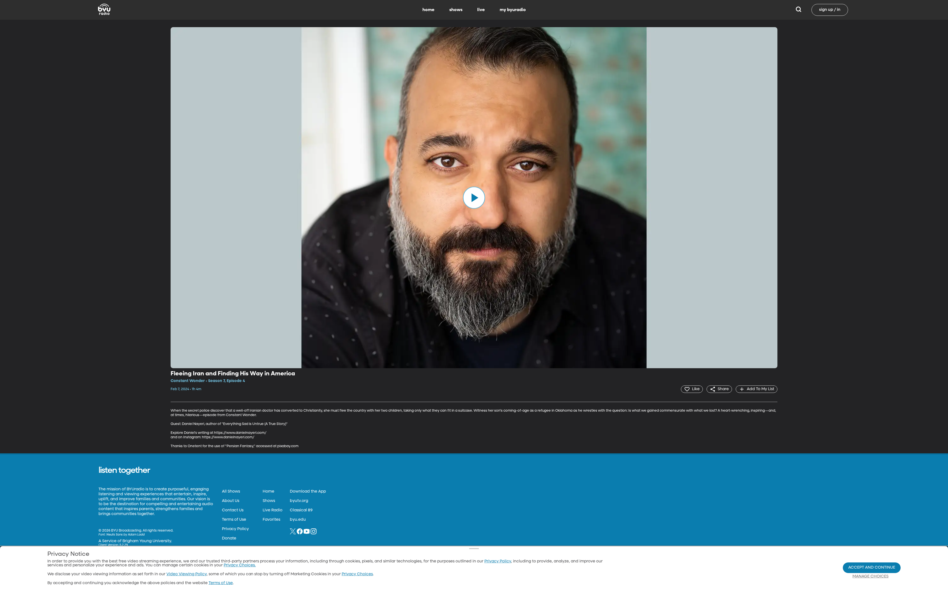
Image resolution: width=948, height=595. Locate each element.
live (481, 10)
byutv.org (299, 501)
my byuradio (513, 10)
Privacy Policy (235, 529)
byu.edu (298, 520)
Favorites (271, 520)
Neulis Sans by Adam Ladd (125, 534)
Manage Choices (870, 576)
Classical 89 (301, 510)
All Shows (231, 492)
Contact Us (232, 510)
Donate (229, 538)
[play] (474, 198)
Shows (269, 501)
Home (268, 492)
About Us (230, 501)
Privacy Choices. (240, 565)
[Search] (799, 10)
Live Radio (272, 510)
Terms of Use (234, 520)
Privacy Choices (357, 574)
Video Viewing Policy (186, 574)
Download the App (308, 492)
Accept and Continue (871, 568)
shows (455, 10)
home (428, 10)
